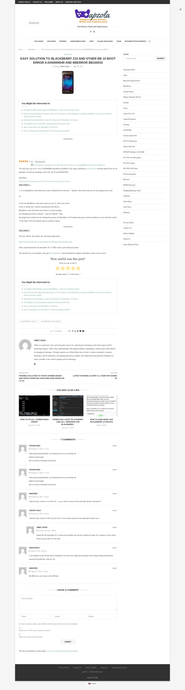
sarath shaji (35, 510)
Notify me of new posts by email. (31, 637)
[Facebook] (90, 32)
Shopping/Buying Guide (132, 191)
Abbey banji (64, 66)
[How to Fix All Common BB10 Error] (34, 405)
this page (53, 253)
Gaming (126, 125)
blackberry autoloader (50, 321)
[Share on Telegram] (80, 331)
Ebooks (126, 103)
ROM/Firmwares (129, 185)
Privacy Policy (128, 223)
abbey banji (41, 527)
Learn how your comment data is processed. (62, 651)
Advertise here (40, 162)
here (60, 253)
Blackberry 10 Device (29, 321)
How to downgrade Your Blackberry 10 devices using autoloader (47, 131)
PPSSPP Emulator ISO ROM (133, 152)
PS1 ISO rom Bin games (132, 158)
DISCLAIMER (128, 233)
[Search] (149, 41)
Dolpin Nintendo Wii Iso (132, 97)
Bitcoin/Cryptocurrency (135, 41)
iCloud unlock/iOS (105, 41)
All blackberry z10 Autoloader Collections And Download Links (47, 124)
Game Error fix (128, 114)
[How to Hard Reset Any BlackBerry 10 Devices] (101, 405)
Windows (126, 212)
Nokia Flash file (129, 147)
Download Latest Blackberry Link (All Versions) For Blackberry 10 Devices (51, 120)
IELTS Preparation (130, 141)
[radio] (57, 269)
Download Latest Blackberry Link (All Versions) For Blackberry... (68, 421)
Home (21, 49)
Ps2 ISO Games (129, 163)
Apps (91, 41)
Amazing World (129, 70)
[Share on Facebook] (72, 331)
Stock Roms (127, 201)
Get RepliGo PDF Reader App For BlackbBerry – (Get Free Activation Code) (51, 110)
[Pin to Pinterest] (78, 331)
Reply (115, 446)
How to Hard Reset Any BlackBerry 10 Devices (41, 127)
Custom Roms (128, 92)
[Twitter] (94, 32)
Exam (119, 41)
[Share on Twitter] (75, 331)
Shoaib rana (34, 446)
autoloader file (91, 169)
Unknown (33, 494)
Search (125, 54)
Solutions (51, 41)
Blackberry (32, 49)
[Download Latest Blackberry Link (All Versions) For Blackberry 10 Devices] (68, 405)
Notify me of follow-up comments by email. (35, 630)
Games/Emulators (78, 41)
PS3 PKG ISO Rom (130, 168)
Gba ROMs (127, 130)
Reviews (63, 41)
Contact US (127, 228)
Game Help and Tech (130, 244)
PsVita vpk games (129, 174)
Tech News (38, 41)
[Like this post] (70, 331)
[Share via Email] (83, 331)
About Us (126, 239)
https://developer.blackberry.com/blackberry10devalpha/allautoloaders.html (45, 242)
